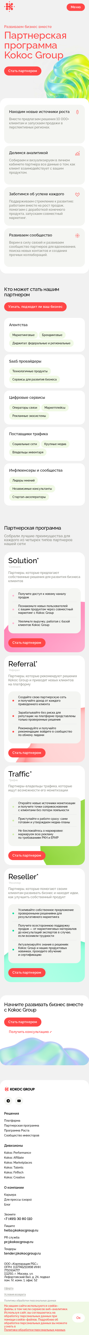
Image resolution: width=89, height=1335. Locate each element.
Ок (78, 1318)
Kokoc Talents (13, 1167)
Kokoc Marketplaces (18, 1162)
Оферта (8, 1288)
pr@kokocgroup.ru (18, 1242)
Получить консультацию (29, 1032)
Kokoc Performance (17, 1152)
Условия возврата (15, 1294)
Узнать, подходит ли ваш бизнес (35, 307)
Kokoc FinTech (13, 1172)
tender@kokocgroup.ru (22, 1253)
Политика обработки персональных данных (30, 1300)
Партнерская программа (21, 1125)
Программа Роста (16, 1130)
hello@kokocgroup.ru (21, 1230)
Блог (7, 1204)
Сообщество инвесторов (21, 1135)
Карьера (10, 1194)
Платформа (12, 1120)
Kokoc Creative (14, 1177)
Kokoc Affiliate (14, 1157)
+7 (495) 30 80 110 (18, 1219)
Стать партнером (22, 71)
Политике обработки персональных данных (34, 1330)
